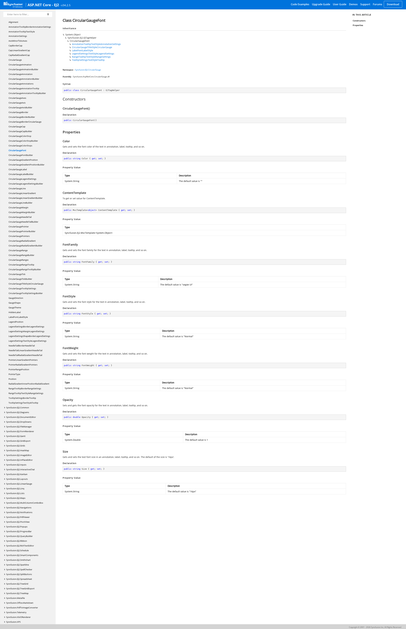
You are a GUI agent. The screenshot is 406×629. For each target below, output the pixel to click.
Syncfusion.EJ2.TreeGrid (17, 583)
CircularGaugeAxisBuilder (20, 107)
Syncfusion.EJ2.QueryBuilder (19, 536)
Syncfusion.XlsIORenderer (18, 617)
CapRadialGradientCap (19, 55)
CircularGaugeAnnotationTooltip (24, 88)
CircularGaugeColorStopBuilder (23, 140)
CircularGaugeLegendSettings (22, 178)
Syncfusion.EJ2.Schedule (17, 550)
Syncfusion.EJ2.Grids (15, 445)
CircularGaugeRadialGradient (22, 240)
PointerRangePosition (19, 369)
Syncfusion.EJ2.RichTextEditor (20, 545)
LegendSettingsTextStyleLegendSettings (27, 340)
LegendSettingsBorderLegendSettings (26, 326)
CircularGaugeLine (17, 188)
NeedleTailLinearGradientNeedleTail (25, 350)
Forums (377, 4)
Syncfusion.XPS (13, 621)
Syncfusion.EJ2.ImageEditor (19, 455)
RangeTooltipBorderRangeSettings (25, 388)
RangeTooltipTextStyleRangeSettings (26, 393)
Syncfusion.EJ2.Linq (15, 488)
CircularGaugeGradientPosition (23, 159)
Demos (353, 4)
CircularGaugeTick (17, 274)
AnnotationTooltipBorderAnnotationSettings (30, 26)
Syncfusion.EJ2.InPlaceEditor (19, 459)
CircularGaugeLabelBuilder (21, 174)
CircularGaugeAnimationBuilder (23, 69)
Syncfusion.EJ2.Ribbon (16, 540)
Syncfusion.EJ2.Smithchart (18, 560)
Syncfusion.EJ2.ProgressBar (19, 531)
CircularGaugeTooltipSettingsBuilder (26, 293)
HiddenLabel (15, 312)
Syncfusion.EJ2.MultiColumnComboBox (24, 502)
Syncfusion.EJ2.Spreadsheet (19, 579)
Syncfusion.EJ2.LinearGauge (19, 483)
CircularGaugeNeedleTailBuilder (23, 221)
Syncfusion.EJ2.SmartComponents (22, 555)
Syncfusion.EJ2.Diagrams (17, 412)
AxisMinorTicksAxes (18, 40)
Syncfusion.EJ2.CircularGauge (88, 69)
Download (393, 4)
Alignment (13, 22)
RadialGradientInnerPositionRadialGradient (29, 383)
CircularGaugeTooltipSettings (22, 288)
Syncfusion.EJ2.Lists (15, 493)
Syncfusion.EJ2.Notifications (19, 512)
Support (365, 4)
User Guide (339, 4)
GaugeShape (14, 302)
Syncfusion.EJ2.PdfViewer (18, 517)
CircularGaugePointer (19, 226)
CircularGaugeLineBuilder (20, 202)
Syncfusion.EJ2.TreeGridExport (20, 588)
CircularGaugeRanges (19, 259)
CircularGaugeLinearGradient (22, 193)
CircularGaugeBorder (18, 112)
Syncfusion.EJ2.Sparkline (17, 564)
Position (12, 379)
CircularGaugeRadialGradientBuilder (25, 245)
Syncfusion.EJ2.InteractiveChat (20, 469)
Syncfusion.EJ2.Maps (15, 498)
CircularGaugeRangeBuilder (21, 255)
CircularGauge (15, 59)
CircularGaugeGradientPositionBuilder (26, 164)
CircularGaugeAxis (17, 102)
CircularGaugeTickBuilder (20, 279)
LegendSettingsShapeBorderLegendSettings (29, 336)
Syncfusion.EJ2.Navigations (18, 507)
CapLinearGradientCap (19, 50)
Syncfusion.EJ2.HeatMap (17, 450)
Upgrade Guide (321, 4)
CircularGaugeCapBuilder (20, 131)
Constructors (359, 20)
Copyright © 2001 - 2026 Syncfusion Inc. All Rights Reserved (375, 627)
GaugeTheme (15, 307)
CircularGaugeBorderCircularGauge (25, 121)
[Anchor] (61, 99)
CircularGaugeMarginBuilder (22, 212)
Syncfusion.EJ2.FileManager (19, 426)
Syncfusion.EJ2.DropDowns (18, 421)
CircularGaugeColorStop (20, 136)
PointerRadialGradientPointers (23, 364)
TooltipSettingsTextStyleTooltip (23, 402)
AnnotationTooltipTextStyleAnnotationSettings (22, 33)
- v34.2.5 (65, 5)
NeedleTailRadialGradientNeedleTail (25, 355)
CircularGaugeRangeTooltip (21, 264)
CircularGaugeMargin (18, 207)
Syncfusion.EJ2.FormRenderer (20, 431)
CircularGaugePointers (19, 236)
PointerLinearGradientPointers (23, 359)
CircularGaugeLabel (18, 169)
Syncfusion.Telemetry (16, 612)
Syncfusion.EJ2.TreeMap (17, 593)
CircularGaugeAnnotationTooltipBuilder (27, 93)
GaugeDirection (16, 298)
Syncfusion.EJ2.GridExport (18, 440)
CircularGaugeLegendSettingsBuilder (26, 183)
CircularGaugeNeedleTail (20, 217)
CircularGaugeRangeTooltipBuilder (25, 269)
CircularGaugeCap (17, 126)
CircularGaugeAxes (17, 98)
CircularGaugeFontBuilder (21, 155)
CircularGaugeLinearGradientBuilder (26, 198)
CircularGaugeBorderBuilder (22, 117)
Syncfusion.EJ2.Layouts (17, 479)
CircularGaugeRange (18, 250)
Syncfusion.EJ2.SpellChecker (19, 569)
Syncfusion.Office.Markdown (19, 602)
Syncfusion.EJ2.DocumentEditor (21, 417)
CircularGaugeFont (17, 150)
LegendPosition (16, 321)
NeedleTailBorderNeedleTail (22, 345)
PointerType (14, 374)
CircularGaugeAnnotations (21, 83)
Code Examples (300, 4)
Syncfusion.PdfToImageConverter (22, 607)
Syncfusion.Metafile (15, 598)
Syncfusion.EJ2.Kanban (16, 474)
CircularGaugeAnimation (20, 64)
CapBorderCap (15, 45)
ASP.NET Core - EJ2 (43, 4)
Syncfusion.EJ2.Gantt (16, 436)
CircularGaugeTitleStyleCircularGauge (26, 283)
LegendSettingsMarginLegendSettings (26, 331)
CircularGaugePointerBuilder (22, 231)
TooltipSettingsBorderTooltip (22, 398)
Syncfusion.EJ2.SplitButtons (19, 574)
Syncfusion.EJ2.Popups (16, 526)
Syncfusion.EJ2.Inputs (16, 464)
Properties (358, 25)
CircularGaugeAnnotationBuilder (24, 78)
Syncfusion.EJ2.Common (17, 407)
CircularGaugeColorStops (20, 145)
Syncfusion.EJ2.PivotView (17, 521)
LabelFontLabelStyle (18, 317)
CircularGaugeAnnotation (21, 74)
